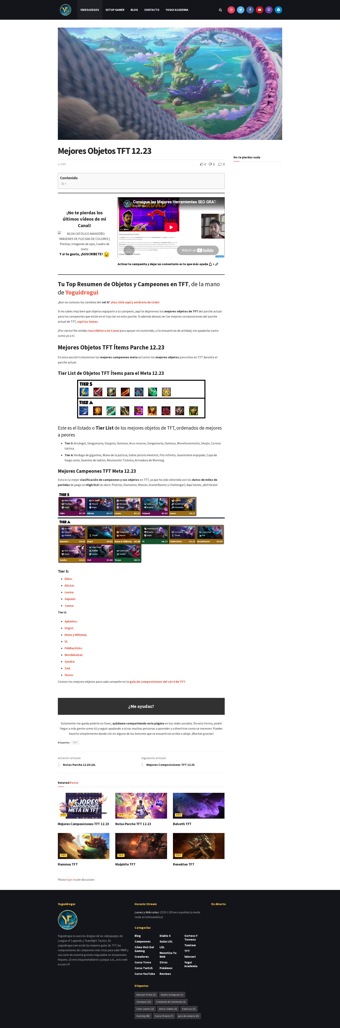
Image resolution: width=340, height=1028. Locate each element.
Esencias (189, 1009)
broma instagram (172, 994)
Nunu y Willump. (76, 635)
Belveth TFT (182, 824)
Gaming (143, 1016)
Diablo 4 (165, 936)
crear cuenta (145, 1009)
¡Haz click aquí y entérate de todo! (135, 302)
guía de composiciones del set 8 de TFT (157, 681)
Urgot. (69, 628)
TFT (63, 164)
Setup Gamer (114, 10)
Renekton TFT (183, 864)
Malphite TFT (125, 864)
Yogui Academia (177, 10)
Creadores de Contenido (171, 1001)
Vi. (66, 641)
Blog (134, 10)
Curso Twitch (144, 968)
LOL (162, 947)
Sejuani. (70, 599)
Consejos (144, 1001)
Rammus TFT (68, 864)
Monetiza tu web (168, 954)
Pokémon (166, 968)
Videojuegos (89, 10)
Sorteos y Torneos (191, 937)
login (70, 879)
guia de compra (188, 1016)
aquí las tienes (87, 321)
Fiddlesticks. (74, 648)
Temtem (190, 945)
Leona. (69, 592)
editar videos (168, 1009)
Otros (163, 962)
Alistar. (70, 585)
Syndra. (70, 661)
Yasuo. (69, 675)
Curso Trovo (143, 962)
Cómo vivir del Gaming (144, 949)
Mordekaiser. (74, 655)
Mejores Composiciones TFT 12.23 (83, 824)
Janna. (69, 605)
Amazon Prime (146, 994)
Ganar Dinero (164, 1016)
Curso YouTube (145, 974)
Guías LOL (166, 941)
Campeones (143, 941)
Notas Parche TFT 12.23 (133, 824)
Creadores (142, 956)
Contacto (151, 10)
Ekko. (69, 579)
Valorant (190, 956)
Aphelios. (71, 621)
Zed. (68, 668)
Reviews (165, 974)
